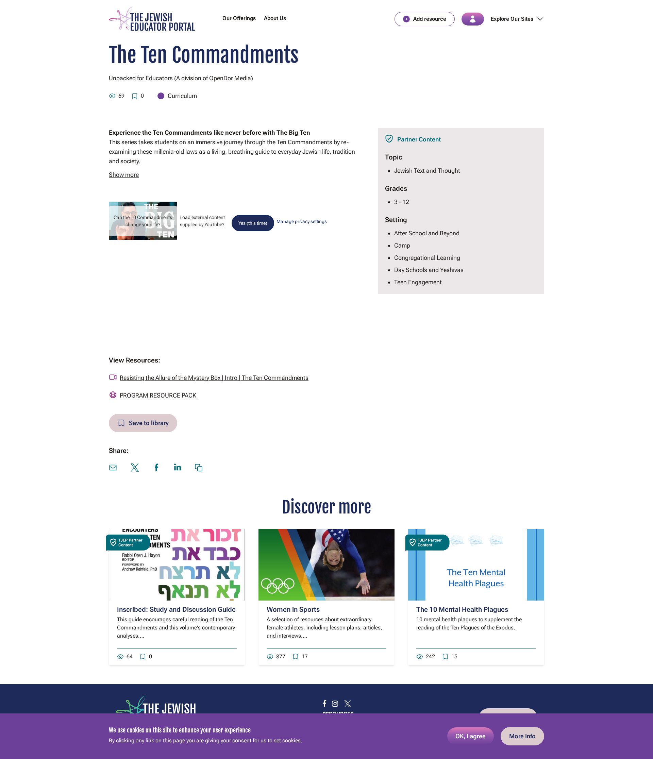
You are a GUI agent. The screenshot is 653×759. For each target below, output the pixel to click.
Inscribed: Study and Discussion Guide (176, 609)
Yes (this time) (252, 223)
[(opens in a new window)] (324, 704)
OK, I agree (470, 736)
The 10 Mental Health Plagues (462, 609)
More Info (522, 736)
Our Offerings (239, 18)
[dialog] (326, 736)
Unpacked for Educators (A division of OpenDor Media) (181, 78)
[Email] (113, 467)
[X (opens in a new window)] (135, 467)
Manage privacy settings (302, 221)
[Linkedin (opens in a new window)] (177, 467)
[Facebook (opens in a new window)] (156, 467)
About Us (275, 18)
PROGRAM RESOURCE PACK (158, 395)
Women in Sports (293, 609)
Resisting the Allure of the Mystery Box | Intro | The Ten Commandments (214, 377)
